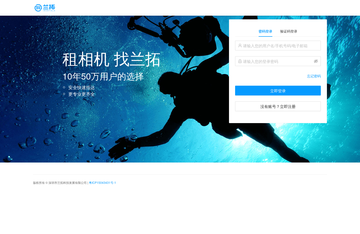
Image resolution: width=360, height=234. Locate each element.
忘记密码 (314, 75)
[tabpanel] (278, 76)
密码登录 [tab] (265, 31)
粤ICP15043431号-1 (102, 182)
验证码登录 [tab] (288, 31)
